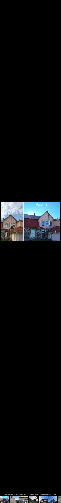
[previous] (2, 249)
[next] (58, 249)
